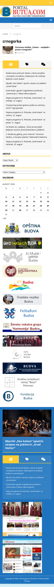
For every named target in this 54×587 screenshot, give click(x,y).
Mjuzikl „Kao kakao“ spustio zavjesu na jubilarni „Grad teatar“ (24, 444)
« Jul (4, 218)
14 (34, 201)
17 (6, 205)
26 (20, 210)
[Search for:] (27, 26)
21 (34, 205)
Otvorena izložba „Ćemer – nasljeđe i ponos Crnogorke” (32, 48)
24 (6, 210)
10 (6, 201)
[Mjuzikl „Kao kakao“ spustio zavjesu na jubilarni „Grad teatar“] (27, 423)
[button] (50, 3)
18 (13, 205)
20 (27, 205)
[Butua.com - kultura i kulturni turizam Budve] (23, 16)
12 (20, 201)
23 (48, 205)
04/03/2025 (21, 53)
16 (48, 201)
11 (13, 201)
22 (41, 205)
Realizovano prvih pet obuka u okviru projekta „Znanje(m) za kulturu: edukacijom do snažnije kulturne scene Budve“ (25, 76)
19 (20, 205)
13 (27, 201)
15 (41, 201)
